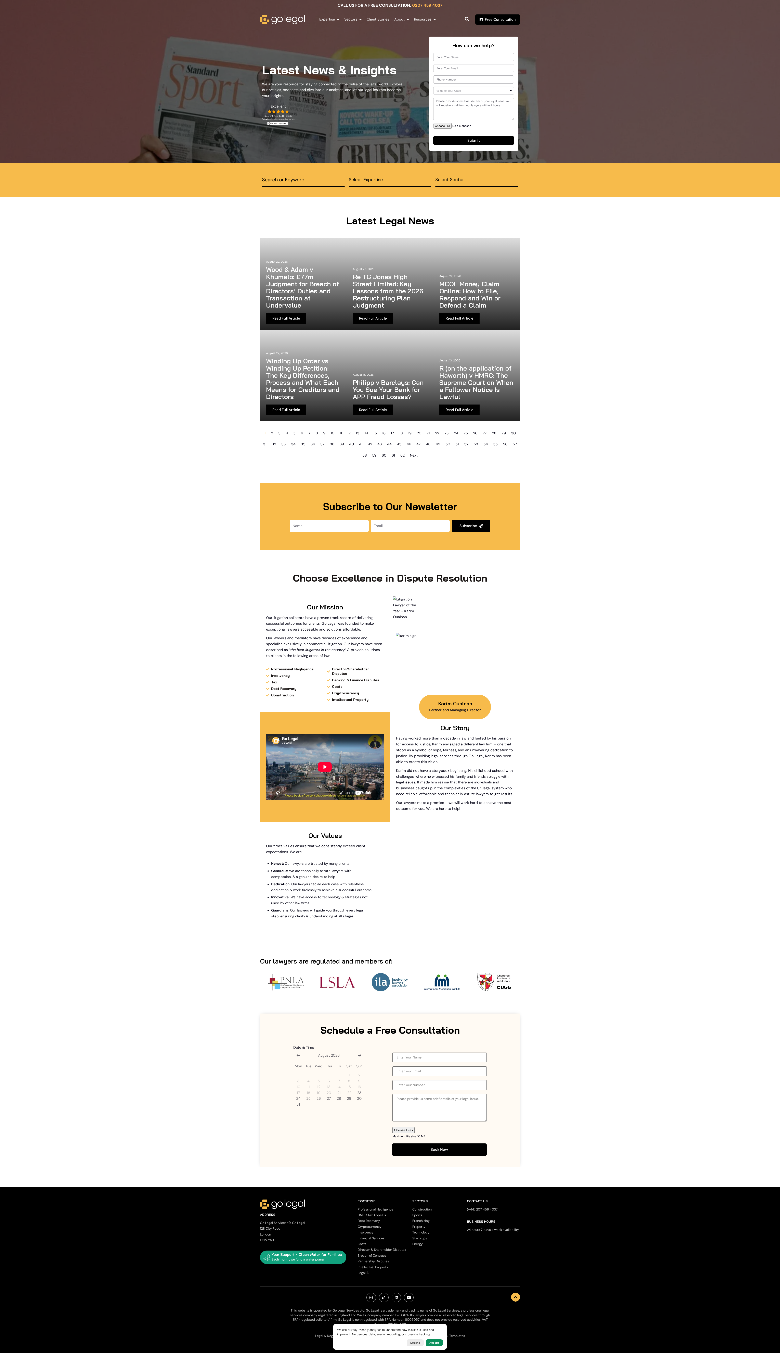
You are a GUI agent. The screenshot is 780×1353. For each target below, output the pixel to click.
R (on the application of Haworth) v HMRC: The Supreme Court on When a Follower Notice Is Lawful (476, 382)
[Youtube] (409, 1297)
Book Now (439, 1149)
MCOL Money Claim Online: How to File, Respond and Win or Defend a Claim (469, 294)
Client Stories (378, 19)
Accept (434, 1342)
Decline (415, 1342)
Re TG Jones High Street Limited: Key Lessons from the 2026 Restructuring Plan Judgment (388, 291)
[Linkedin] (396, 1297)
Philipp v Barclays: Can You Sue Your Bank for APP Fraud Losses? (388, 389)
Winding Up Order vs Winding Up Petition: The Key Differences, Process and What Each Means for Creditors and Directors (303, 379)
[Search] (467, 19)
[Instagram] (371, 1297)
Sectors (350, 19)
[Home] (282, 19)
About (399, 19)
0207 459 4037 (427, 5)
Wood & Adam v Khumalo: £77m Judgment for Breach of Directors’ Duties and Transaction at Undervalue (302, 287)
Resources (422, 19)
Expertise (327, 19)
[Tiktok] (384, 1297)
